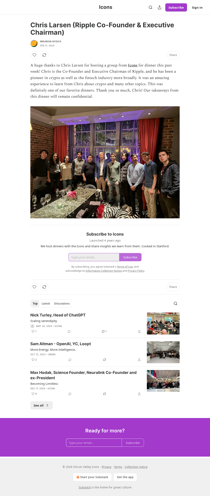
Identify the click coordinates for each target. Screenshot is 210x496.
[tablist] (51, 303)
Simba (52, 354)
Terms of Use (125, 266)
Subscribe (176, 7)
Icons (132, 65)
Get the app (125, 477)
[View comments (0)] (69, 331)
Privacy (106, 467)
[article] (105, 323)
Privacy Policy (136, 271)
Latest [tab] (46, 303)
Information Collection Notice (104, 271)
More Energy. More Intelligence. (53, 349)
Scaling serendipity (43, 321)
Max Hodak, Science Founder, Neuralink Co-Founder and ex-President (83, 375)
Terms (118, 467)
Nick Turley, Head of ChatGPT (58, 315)
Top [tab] (35, 303)
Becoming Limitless (44, 383)
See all (39, 405)
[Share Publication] (159, 7)
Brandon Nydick (50, 41)
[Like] (34, 55)
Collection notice (136, 467)
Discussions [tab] (62, 303)
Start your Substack (94, 477)
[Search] (150, 7)
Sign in (197, 7)
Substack (85, 487)
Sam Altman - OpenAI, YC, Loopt (60, 343)
